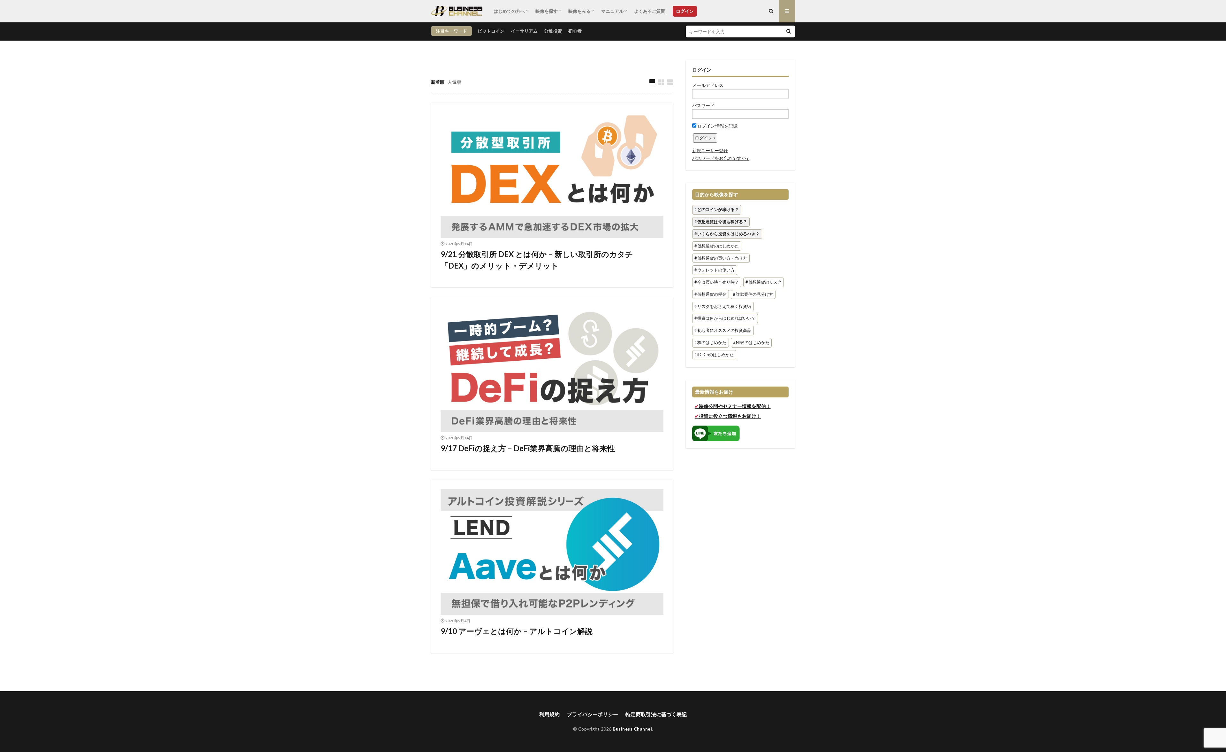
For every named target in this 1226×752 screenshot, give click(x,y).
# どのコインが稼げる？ (716, 210)
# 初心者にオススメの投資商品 (722, 330)
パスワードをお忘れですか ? (720, 158)
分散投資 (553, 31)
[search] (788, 31)
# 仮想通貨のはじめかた (716, 246)
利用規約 (549, 714)
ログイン (685, 11)
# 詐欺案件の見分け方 (753, 294)
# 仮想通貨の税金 (710, 294)
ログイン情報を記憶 (717, 126)
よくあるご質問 (649, 11)
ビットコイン (491, 31)
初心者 (575, 31)
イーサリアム (524, 31)
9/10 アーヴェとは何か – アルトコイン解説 (517, 631)
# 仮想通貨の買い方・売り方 (720, 258)
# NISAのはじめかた (751, 342)
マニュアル (612, 11)
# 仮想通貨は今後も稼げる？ (720, 221)
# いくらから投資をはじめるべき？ (727, 233)
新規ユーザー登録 (710, 150)
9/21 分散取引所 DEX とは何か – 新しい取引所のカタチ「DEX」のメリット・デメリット (537, 259)
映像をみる (579, 11)
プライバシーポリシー (592, 714)
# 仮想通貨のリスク (763, 282)
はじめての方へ (509, 11)
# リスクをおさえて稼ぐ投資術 (722, 306)
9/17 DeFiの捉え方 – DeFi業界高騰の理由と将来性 (528, 448)
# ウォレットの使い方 (714, 270)
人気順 (454, 82)
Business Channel (632, 729)
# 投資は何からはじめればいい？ (724, 318)
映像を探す (546, 11)
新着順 (437, 82)
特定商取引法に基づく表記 (656, 714)
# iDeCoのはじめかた (714, 354)
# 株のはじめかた (710, 342)
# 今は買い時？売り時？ (716, 282)
